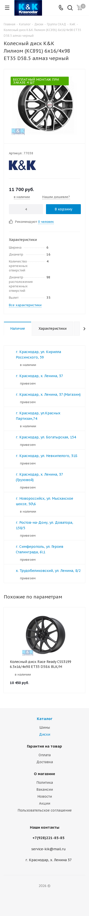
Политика (44, 782)
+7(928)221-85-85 (48, 837)
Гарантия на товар (44, 746)
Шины (44, 727)
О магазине (44, 773)
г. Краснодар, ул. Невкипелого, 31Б (46, 456)
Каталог (44, 718)
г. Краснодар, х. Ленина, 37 (39, 376)
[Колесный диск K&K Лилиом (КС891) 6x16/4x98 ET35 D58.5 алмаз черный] (44, 105)
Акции (44, 803)
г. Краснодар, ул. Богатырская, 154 (46, 437)
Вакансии (44, 789)
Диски (44, 734)
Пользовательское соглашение (45, 810)
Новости (44, 796)
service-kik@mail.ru (48, 849)
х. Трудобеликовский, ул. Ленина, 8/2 (48, 570)
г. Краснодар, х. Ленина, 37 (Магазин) (48, 394)
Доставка (44, 762)
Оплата (45, 755)
